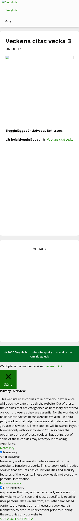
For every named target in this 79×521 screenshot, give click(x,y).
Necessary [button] (7, 448)
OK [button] (60, 366)
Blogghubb (11, 10)
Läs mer (50, 366)
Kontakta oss (64, 352)
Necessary (10, 452)
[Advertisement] (39, 190)
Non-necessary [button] (10, 483)
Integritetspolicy (42, 352)
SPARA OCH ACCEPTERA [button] (16, 519)
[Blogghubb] (10, 2)
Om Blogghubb (39, 356)
